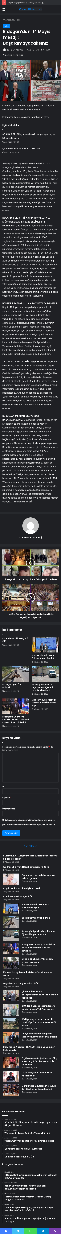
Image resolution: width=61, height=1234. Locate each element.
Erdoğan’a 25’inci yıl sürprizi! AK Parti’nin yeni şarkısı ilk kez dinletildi (15, 719)
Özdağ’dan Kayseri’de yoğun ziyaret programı (37, 960)
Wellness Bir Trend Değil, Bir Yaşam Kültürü (26, 866)
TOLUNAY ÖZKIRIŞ (15, 50)
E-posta (6, 797)
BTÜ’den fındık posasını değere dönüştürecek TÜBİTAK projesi (38, 1007)
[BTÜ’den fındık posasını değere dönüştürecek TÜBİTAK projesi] (11, 1010)
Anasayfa (9, 20)
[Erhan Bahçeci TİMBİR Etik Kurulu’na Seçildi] (45, 644)
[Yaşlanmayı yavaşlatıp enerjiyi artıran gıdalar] (11, 879)
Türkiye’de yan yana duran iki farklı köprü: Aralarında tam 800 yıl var (39, 1022)
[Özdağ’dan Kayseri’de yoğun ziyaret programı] (11, 963)
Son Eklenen (30, 846)
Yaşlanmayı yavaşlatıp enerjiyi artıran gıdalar (28, 2)
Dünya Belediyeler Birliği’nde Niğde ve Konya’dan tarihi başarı (39, 1035)
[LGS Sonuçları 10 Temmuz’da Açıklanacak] (11, 1076)
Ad (4, 786)
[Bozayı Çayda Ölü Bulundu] (15, 674)
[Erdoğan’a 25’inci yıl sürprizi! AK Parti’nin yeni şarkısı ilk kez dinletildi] (15, 706)
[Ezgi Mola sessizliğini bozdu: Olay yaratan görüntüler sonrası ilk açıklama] (11, 1062)
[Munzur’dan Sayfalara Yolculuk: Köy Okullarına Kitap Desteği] (11, 1090)
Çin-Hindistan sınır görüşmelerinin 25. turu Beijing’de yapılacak (40, 994)
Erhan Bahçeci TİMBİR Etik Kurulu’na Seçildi (43, 657)
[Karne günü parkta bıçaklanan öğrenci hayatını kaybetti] (45, 674)
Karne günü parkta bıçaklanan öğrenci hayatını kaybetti (42, 687)
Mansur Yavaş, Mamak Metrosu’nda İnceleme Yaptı (44, 702)
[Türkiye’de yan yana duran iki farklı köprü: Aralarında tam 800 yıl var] (11, 1023)
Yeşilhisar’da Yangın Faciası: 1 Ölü (21, 983)
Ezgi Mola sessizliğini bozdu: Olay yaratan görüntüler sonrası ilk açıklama (39, 1061)
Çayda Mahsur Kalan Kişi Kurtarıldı (21, 148)
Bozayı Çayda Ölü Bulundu (11, 686)
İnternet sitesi (9, 808)
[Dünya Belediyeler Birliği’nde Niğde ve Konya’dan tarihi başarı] (11, 1037)
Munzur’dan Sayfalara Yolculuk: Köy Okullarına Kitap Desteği (39, 1087)
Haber (18, 20)
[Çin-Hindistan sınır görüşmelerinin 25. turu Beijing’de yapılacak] (11, 995)
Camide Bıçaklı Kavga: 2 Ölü (15, 640)
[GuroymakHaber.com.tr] (30, 9)
